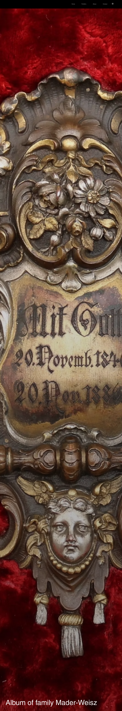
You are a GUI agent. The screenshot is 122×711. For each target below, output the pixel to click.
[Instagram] (113, 4)
